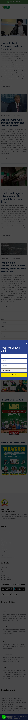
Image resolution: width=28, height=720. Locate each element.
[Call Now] (4, 717)
